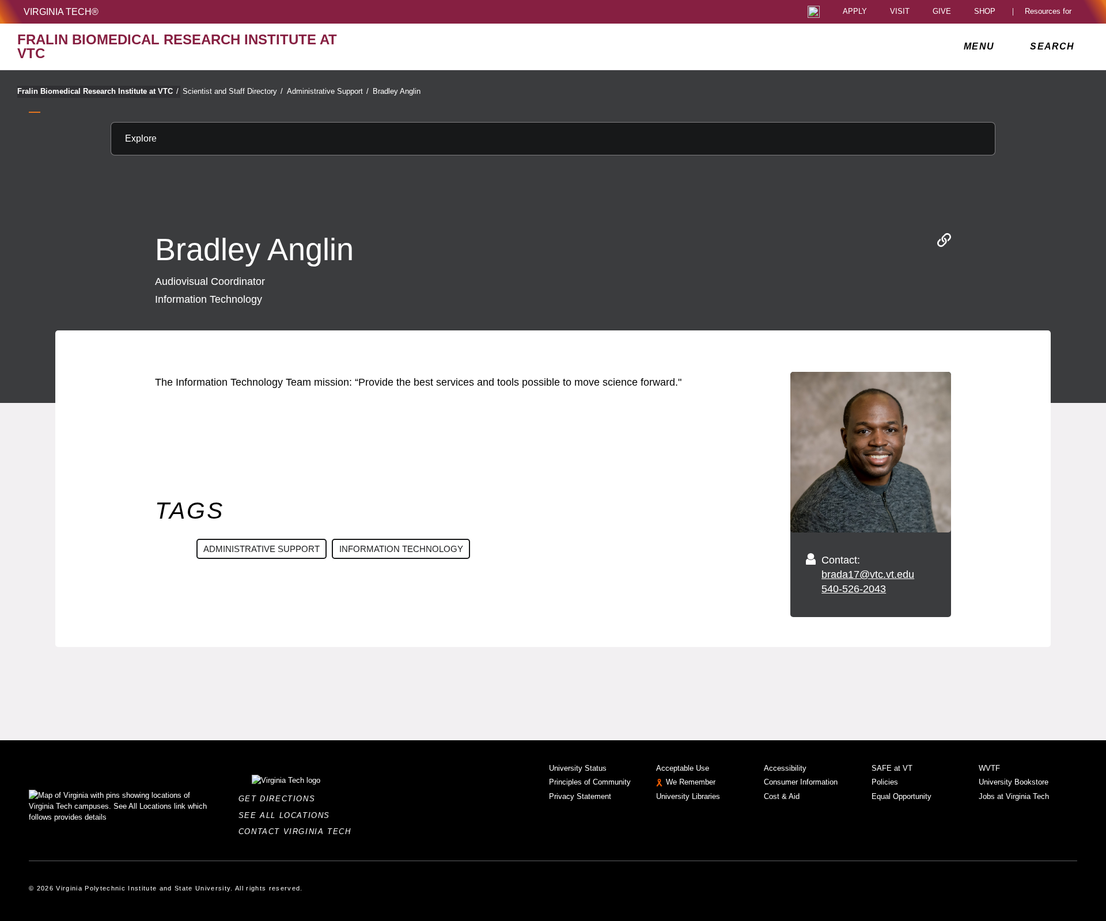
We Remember (690, 782)
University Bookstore (1013, 782)
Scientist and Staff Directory (233, 91)
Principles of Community (590, 782)
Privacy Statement (580, 796)
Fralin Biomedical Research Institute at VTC (98, 91)
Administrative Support (328, 91)
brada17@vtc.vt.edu (867, 574)
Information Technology (401, 549)
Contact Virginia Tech (298, 831)
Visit (900, 12)
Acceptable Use (682, 768)
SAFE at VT (892, 768)
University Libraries (688, 796)
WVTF (989, 768)
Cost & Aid (782, 796)
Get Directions (280, 798)
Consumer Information (801, 782)
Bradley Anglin (397, 91)
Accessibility (785, 768)
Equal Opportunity (901, 796)
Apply (855, 12)
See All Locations (287, 815)
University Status (578, 768)
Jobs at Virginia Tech (1014, 796)
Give (942, 12)
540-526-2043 (853, 589)
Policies (885, 782)
